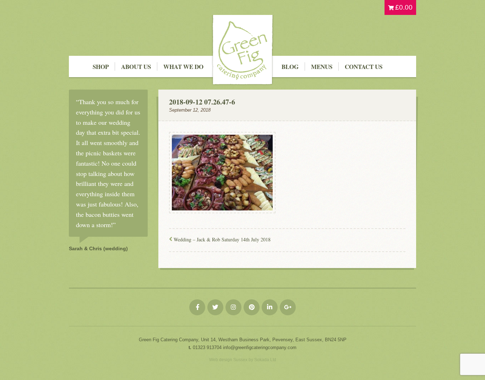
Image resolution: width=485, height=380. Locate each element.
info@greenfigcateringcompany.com (259, 347)
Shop (101, 66)
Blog (290, 66)
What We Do (183, 66)
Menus (321, 66)
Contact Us (363, 66)
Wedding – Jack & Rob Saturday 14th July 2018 (222, 239)
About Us (136, 66)
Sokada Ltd (265, 359)
